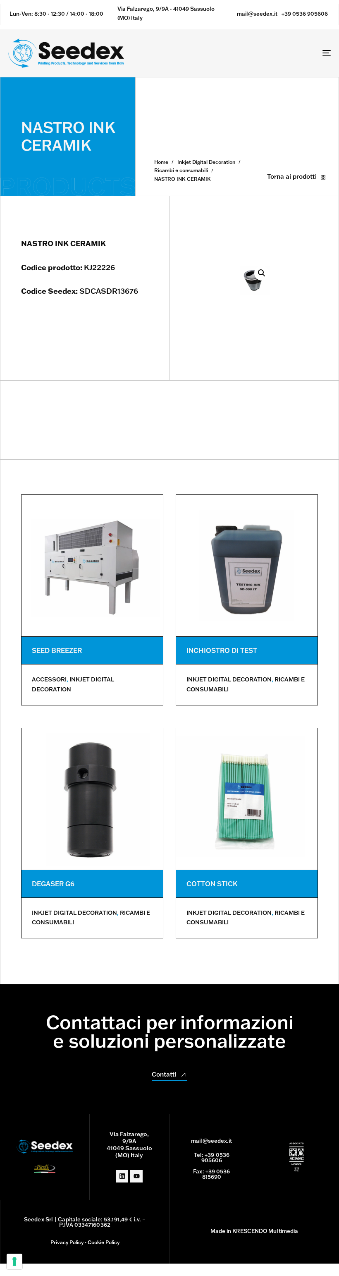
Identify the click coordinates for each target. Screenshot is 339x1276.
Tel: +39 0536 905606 (211, 1157)
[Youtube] (136, 1176)
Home (161, 162)
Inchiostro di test (221, 650)
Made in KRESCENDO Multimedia (254, 1231)
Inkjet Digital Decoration (206, 162)
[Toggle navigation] (277, 53)
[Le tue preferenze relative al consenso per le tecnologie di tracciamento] (14, 1261)
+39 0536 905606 (305, 13)
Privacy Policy (67, 1242)
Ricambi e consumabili (181, 170)
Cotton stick (211, 884)
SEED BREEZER (57, 650)
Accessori (49, 679)
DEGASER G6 (53, 884)
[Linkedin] (122, 1176)
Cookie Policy (103, 1242)
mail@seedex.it (257, 13)
